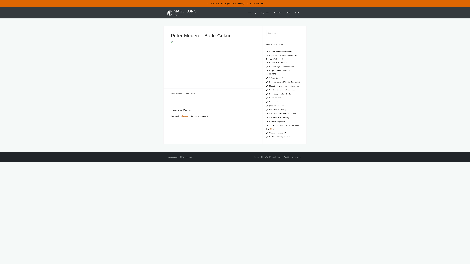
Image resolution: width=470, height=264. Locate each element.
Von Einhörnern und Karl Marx (282, 90)
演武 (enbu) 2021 (276, 106)
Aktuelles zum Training (279, 118)
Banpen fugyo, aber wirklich (281, 67)
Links (297, 13)
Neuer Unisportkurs (278, 122)
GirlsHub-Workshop (278, 110)
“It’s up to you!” (276, 78)
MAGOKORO (185, 11)
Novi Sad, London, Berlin (280, 94)
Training (252, 13)
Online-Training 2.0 (277, 133)
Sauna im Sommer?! (278, 63)
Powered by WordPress (264, 157)
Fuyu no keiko (275, 102)
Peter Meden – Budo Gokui (183, 94)
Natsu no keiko (275, 98)
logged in (186, 116)
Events (277, 13)
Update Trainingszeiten (279, 137)
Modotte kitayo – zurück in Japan (284, 86)
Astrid (286, 157)
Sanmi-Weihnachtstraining (281, 52)
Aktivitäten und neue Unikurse (282, 114)
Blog (288, 13)
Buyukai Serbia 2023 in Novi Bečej (284, 82)
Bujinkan (265, 13)
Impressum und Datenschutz (179, 157)
